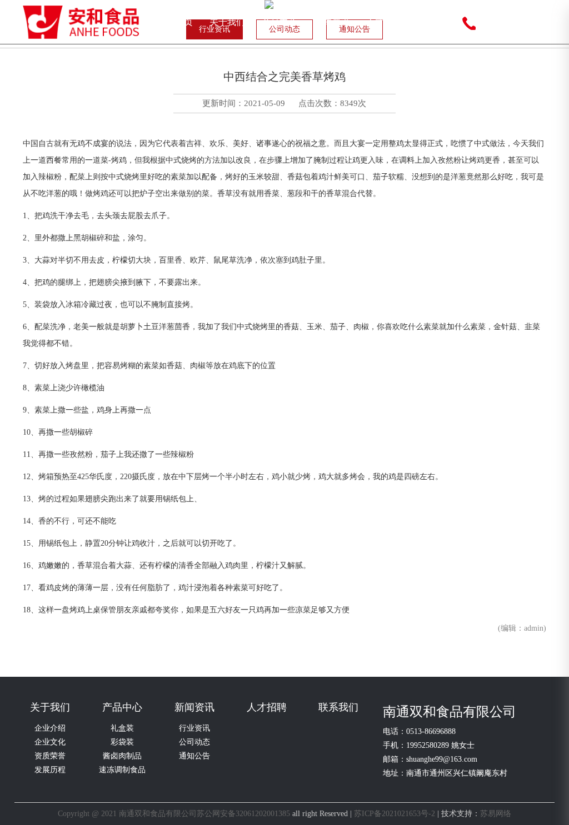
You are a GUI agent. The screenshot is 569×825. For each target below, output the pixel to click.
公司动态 (194, 742)
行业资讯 (194, 728)
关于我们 (227, 22)
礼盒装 (122, 728)
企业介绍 (50, 728)
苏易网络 (495, 813)
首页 (184, 22)
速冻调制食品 (122, 770)
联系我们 (436, 22)
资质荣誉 (50, 756)
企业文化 (50, 742)
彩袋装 (122, 742)
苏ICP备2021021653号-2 (394, 813)
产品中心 (279, 22)
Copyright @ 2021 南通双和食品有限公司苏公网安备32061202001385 (174, 813)
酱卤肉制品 (122, 756)
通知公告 (194, 756)
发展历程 (50, 770)
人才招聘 (384, 22)
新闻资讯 (332, 22)
